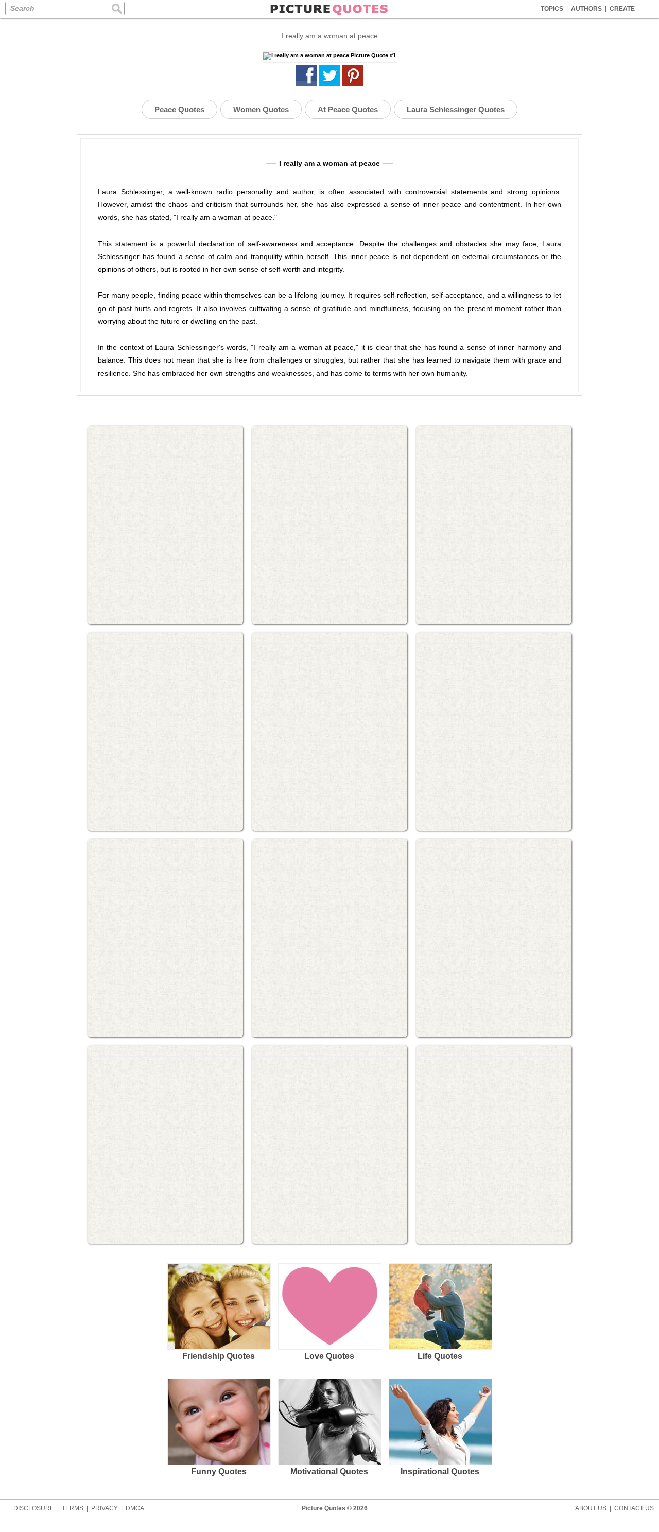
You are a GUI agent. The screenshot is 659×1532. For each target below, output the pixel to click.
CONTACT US (634, 1508)
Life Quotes (440, 1356)
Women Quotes (261, 109)
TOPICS (552, 8)
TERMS (72, 1508)
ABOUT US (590, 1508)
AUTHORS (586, 8)
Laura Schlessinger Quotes (456, 109)
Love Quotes (329, 1356)
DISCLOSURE (33, 1508)
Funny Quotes (219, 1471)
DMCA (135, 1508)
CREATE (622, 8)
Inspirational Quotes (440, 1471)
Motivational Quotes (329, 1471)
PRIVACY (104, 1508)
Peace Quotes (179, 109)
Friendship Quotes (218, 1356)
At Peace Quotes (348, 109)
